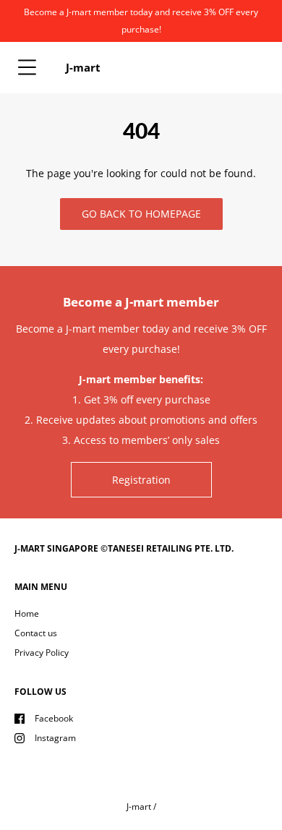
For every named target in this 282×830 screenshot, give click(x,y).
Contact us (35, 633)
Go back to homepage (141, 214)
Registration (141, 480)
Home (26, 613)
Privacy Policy (41, 652)
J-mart (139, 806)
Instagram (55, 738)
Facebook (54, 718)
